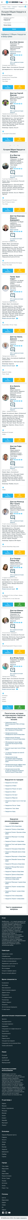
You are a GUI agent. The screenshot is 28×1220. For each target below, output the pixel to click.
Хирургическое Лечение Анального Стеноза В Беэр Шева (15, 738)
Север (4, 1205)
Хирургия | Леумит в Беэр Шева (14, 898)
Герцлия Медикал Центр (9, 1135)
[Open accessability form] (25, 6)
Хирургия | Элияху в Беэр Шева (14, 829)
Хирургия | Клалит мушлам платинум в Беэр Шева (13, 878)
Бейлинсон (5, 1152)
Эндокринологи (6, 1021)
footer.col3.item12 (7, 1045)
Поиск (8, 6)
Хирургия (14, 6)
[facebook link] (3, 1212)
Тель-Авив (5, 1166)
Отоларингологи (7, 997)
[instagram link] (6, 1212)
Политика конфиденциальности (11, 958)
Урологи (4, 1019)
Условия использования (9, 961)
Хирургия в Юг (22, 6)
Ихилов (4, 1147)
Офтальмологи (6, 987)
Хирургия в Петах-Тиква (12, 805)
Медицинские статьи (8, 966)
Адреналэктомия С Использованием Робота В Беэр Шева (14, 724)
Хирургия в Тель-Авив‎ (12, 808)
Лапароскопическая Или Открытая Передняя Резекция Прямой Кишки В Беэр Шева (14, 770)
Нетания (4, 1183)
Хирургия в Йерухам (11, 798)
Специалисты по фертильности (11, 1028)
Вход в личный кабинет (9, 973)
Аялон (4, 1115)
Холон (4, 1185)
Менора (4, 1113)
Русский (4, 1055)
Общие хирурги (6, 1002)
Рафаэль (4, 1137)
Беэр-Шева (5, 1173)
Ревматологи (6, 1038)
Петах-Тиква (6, 1178)
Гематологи (5, 1031)
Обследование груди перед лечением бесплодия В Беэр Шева (13, 743)
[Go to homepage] (12, 2)
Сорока (4, 1156)
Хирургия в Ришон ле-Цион (13, 789)
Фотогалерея (6, 968)
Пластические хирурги (9, 990)
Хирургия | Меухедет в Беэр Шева (15, 856)
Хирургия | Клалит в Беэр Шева (14, 841)
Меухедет (5, 1123)
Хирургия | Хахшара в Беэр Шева (15, 849)
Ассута (4, 1139)
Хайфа (4, 1171)
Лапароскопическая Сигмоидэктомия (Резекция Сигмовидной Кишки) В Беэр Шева (14, 759)
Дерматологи (6, 992)
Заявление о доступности (10, 963)
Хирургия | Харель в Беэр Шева (14, 871)
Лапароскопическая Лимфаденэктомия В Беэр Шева (15, 733)
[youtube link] (9, 1212)
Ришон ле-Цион (6, 1176)
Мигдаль (4, 1110)
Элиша (4, 1142)
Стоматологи (6, 1009)
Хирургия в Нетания (11, 782)
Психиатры (5, 1000)
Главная (4, 6)
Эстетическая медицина (9, 1007)
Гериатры (5, 1036)
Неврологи (5, 1026)
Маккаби (4, 1120)
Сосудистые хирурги (8, 1041)
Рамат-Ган (5, 1188)
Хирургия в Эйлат (10, 792)
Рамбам (4, 1154)
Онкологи (5, 1004)
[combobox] (14, 20)
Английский (5, 1060)
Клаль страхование (8, 1108)
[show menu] (26, 2)
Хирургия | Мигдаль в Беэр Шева (15, 864)
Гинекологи (5, 983)
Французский (6, 1062)
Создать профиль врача (9, 971)
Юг (3, 1207)
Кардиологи (5, 995)
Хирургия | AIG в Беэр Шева (13, 826)
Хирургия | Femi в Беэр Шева (13, 895)
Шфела (4, 1209)
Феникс (4, 1106)
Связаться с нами (7, 954)
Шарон (4, 1202)
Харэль (4, 1103)
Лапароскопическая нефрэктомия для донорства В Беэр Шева (15, 765)
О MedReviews (6, 956)
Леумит (4, 1125)
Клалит (4, 1118)
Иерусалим (5, 1168)
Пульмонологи (6, 1033)
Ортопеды (5, 985)
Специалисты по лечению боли (11, 1043)
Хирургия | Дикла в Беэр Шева (14, 874)
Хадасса (4, 1149)
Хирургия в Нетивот (11, 795)
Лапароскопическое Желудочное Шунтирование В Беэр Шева (15, 729)
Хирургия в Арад (10, 811)
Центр (4, 1197)
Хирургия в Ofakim (10, 785)
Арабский (5, 1058)
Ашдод (4, 1180)
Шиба (3, 1144)
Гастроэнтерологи (7, 1024)
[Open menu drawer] (2, 2)
